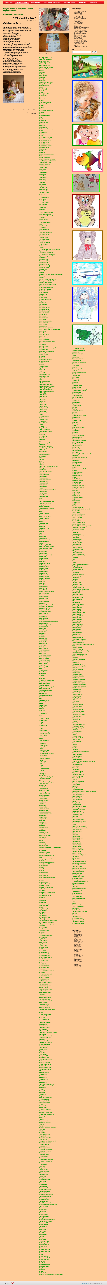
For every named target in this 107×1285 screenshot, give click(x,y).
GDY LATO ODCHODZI (80, 11)
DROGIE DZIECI (78, 20)
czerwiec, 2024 (78, 959)
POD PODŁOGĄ (78, 38)
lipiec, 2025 (77, 945)
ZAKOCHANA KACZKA (80, 18)
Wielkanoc (33, 112)
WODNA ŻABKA (78, 32)
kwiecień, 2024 (78, 961)
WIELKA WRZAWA (79, 23)
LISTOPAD (77, 45)
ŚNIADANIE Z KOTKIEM (80, 46)
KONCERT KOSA (78, 13)
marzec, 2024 (77, 963)
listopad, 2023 (77, 966)
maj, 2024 (76, 960)
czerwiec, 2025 (78, 946)
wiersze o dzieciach (19, 109)
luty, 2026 (76, 938)
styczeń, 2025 (77, 953)
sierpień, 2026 (77, 931)
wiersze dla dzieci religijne (30, 109)
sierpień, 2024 (77, 956)
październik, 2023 (78, 968)
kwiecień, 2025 (78, 949)
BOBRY (76, 25)
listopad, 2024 (77, 954)
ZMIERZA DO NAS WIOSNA (81, 27)
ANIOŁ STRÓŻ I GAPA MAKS (81, 15)
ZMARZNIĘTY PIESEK (80, 28)
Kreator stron (85, 1283)
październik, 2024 (78, 955)
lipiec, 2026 (77, 933)
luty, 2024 (76, 964)
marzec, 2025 (77, 950)
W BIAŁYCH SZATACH (80, 40)
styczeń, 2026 (77, 939)
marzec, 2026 (77, 936)
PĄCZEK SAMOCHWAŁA (80, 31)
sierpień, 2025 (77, 944)
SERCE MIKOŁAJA (79, 42)
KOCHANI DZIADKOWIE (80, 36)
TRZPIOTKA (77, 26)
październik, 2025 (78, 941)
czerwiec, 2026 (78, 934)
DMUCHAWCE (78, 21)
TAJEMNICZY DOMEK (80, 33)
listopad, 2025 (77, 940)
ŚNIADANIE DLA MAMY (80, 35)
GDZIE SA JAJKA (78, 22)
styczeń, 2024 (77, 965)
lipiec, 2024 (77, 958)
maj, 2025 (76, 948)
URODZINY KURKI (79, 43)
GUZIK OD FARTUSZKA (80, 41)
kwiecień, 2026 (78, 935)
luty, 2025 (76, 951)
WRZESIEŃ (77, 10)
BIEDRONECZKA (78, 16)
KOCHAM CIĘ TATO (79, 17)
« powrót (33, 113)
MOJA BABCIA (78, 37)
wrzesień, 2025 (78, 943)
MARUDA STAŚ (78, 12)
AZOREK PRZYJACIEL (80, 30)
